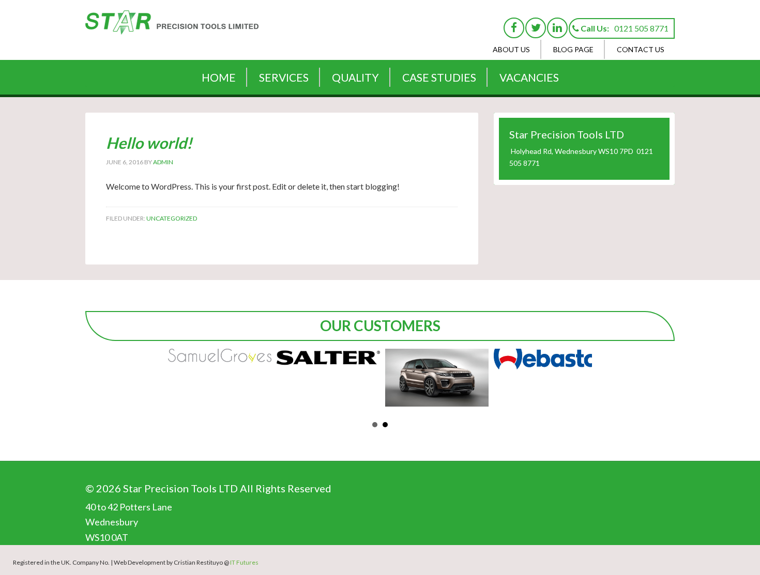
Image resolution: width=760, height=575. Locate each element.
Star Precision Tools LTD (173, 28)
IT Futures (244, 562)
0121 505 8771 (641, 28)
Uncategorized (171, 218)
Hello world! (149, 142)
